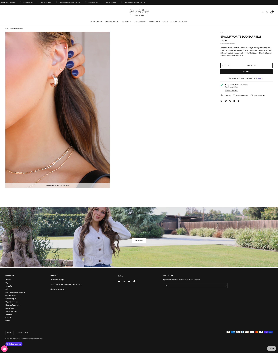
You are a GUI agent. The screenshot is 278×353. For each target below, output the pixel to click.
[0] (271, 12)
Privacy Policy (9, 308)
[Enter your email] (225, 285)
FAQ (6, 289)
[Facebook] (221, 101)
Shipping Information (11, 302)
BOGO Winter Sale (112, 22)
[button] (139, 240)
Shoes (165, 22)
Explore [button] (120, 276)
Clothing (125, 22)
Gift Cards (8, 317)
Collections (139, 22)
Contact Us (8, 286)
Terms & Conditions (11, 311)
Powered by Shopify (37, 339)
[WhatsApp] (234, 101)
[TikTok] (135, 281)
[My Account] (263, 12)
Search (7, 321)
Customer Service (10, 295)
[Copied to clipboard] (239, 101)
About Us (8, 279)
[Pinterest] (230, 101)
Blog (6, 283)
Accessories (153, 22)
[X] (226, 101)
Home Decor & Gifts (178, 22)
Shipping (222, 43)
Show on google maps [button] (57, 289)
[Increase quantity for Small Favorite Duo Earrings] (228, 65)
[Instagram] (125, 281)
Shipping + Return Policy (12, 305)
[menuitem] (96, 21)
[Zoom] (105, 36)
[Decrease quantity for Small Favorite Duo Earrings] (222, 65)
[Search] (267, 12)
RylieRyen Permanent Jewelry (14, 292)
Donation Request (10, 299)
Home (6, 28)
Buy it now (246, 72)
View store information (231, 90)
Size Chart (8, 314)
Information (9, 275)
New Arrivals (96, 22)
